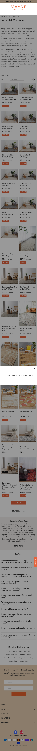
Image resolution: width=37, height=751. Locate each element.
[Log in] (30, 8)
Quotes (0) (35, 561)
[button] (2, 13)
